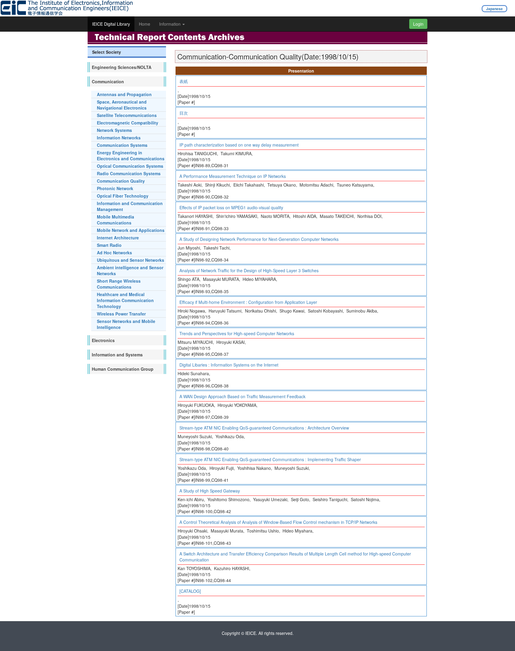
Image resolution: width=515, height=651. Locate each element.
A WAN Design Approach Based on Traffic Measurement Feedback (242, 396)
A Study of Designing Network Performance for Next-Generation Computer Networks (259, 239)
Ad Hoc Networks (114, 253)
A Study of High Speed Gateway (209, 491)
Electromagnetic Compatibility (127, 123)
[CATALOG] (190, 591)
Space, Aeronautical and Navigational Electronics (122, 105)
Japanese (494, 8)
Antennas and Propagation (124, 94)
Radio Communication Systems (129, 173)
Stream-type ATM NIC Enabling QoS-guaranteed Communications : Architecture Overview (264, 428)
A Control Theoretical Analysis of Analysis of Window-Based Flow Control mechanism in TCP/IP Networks (278, 522)
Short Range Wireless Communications (119, 284)
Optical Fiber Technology (122, 196)
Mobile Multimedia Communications (115, 220)
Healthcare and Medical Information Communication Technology (125, 300)
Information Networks (119, 138)
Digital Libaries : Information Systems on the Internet (228, 365)
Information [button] (170, 24)
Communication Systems (122, 145)
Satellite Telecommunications (127, 115)
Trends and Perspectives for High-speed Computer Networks (236, 333)
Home (144, 24)
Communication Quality (121, 181)
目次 (183, 113)
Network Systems (114, 130)
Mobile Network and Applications (131, 230)
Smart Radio (109, 245)
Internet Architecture (118, 238)
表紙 (183, 81)
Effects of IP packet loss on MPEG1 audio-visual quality (231, 207)
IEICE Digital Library (111, 24)
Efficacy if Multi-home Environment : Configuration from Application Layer (248, 302)
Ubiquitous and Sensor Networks (130, 260)
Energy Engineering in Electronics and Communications (131, 155)
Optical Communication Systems (130, 166)
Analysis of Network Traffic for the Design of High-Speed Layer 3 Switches (249, 270)
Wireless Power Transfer (121, 314)
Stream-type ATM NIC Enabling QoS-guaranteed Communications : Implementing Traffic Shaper (270, 459)
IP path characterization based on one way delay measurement (239, 145)
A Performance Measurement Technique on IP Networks (232, 176)
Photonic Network (115, 188)
